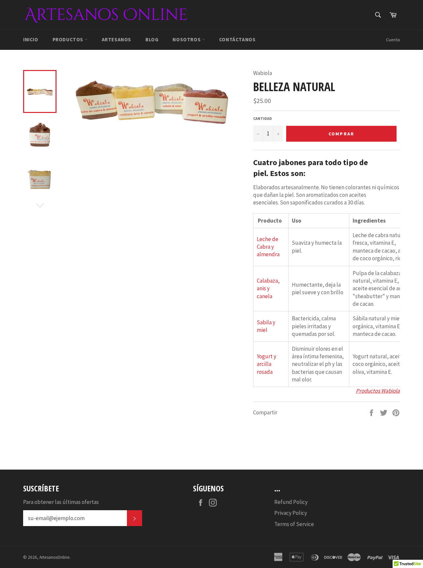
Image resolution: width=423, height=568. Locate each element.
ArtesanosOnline (54, 557)
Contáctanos (237, 39)
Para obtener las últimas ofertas (61, 502)
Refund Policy (291, 502)
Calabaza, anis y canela (268, 288)
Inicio (30, 39)
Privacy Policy (290, 512)
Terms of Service (294, 524)
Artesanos (116, 39)
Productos (69, 39)
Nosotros (187, 39)
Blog (151, 39)
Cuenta (393, 40)
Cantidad (262, 118)
